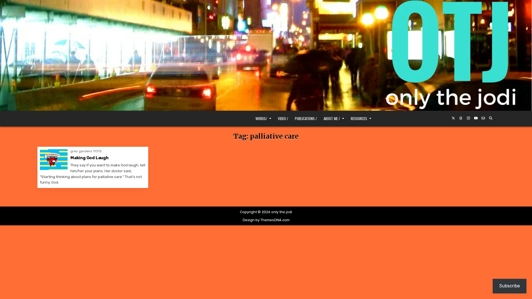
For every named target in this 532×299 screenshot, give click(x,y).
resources (359, 118)
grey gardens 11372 (86, 151)
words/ (261, 118)
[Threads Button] (460, 118)
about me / (332, 118)
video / (283, 118)
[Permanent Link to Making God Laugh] (54, 159)
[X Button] (453, 118)
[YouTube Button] (475, 118)
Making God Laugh (89, 157)
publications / (306, 118)
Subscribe (509, 285)
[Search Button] (490, 118)
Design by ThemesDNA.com (266, 220)
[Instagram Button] (468, 118)
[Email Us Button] (483, 118)
